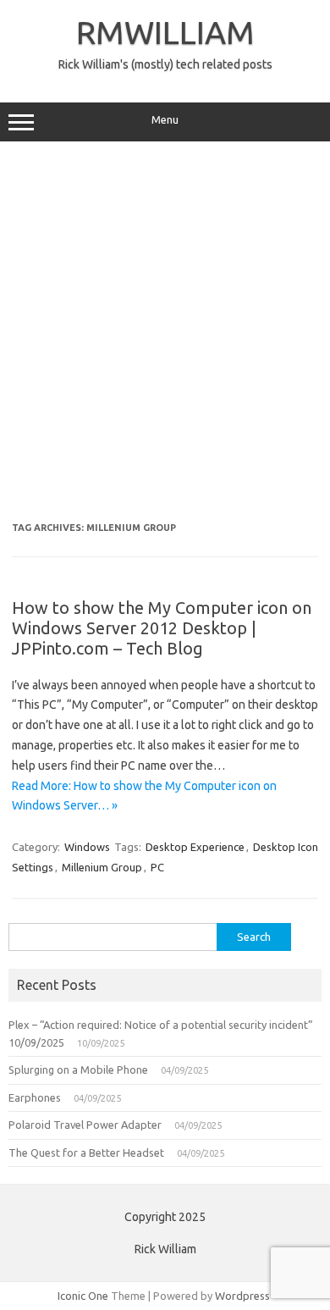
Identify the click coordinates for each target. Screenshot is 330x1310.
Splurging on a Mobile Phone (78, 1069)
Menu (165, 119)
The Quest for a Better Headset (86, 1152)
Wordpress (242, 1296)
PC (157, 867)
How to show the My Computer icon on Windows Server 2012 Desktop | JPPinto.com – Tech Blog (161, 628)
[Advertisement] (165, 332)
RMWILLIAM (165, 32)
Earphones (34, 1097)
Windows (87, 847)
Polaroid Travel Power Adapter (85, 1124)
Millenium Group (102, 867)
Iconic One (83, 1296)
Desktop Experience (195, 847)
